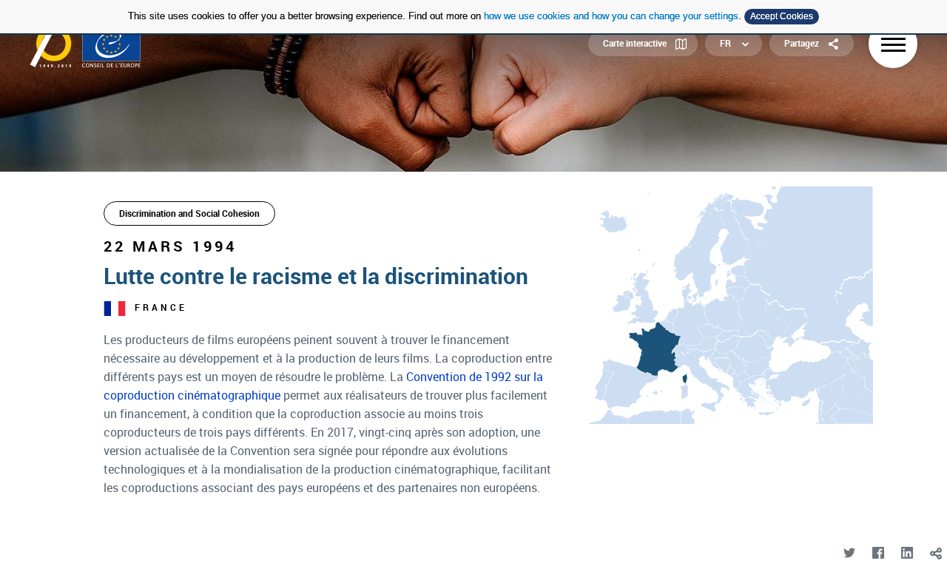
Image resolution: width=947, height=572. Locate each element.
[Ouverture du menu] (893, 43)
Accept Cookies (781, 16)
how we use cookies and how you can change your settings (611, 15)
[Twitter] (849, 553)
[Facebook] (877, 553)
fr (725, 43)
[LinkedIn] (906, 553)
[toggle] (935, 553)
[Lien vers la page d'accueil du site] (85, 43)
